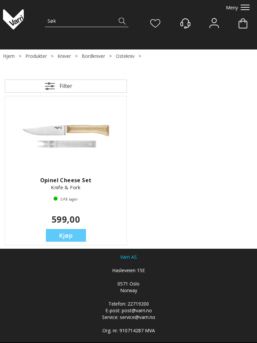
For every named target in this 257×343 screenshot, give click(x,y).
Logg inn (214, 24)
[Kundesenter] (185, 23)
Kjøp (66, 235)
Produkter (36, 56)
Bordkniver (93, 56)
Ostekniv (125, 56)
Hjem (9, 56)
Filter (66, 86)
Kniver (64, 56)
